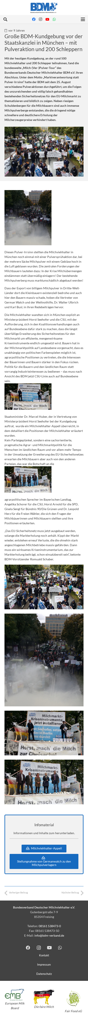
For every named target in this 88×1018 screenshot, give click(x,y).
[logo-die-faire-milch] (44, 997)
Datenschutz (44, 973)
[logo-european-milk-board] (14, 995)
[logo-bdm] (44, 7)
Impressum (44, 964)
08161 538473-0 (50, 926)
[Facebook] (33, 19)
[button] (5, 19)
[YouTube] (47, 19)
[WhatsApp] (54, 19)
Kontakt (44, 955)
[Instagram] (40, 19)
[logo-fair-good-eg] (73, 998)
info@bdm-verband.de (49, 935)
